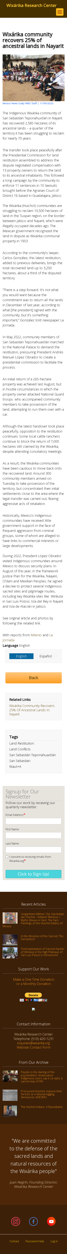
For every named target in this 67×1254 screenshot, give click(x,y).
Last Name (12, 843)
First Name (12, 829)
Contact (14, 1241)
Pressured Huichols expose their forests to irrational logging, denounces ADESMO (41, 1094)
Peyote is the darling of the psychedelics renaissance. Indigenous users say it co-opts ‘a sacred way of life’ (42, 1076)
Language (10, 645)
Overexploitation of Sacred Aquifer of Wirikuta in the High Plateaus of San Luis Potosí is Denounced (43, 952)
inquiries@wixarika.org (33, 1043)
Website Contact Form (33, 1047)
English (21, 656)
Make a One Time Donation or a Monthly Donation (33, 981)
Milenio (36, 635)
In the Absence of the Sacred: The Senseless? (42, 937)
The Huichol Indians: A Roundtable (42, 1107)
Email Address (14, 815)
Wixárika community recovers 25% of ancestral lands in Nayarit (32, 709)
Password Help (34, 1241)
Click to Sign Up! (33, 874)
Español (45, 656)
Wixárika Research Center (32, 5)
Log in (54, 1241)
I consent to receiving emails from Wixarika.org (30, 859)
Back (33, 677)
